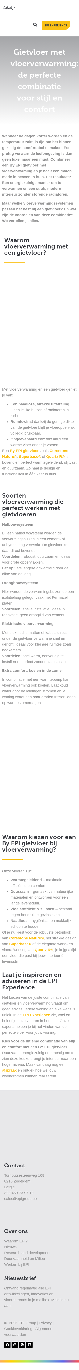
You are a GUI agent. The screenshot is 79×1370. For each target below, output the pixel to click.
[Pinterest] (22, 1345)
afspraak (9, 1070)
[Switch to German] (50, 7)
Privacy (46, 1323)
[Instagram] (15, 1345)
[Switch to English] (42, 7)
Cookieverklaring (18, 1329)
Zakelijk (9, 7)
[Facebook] (7, 1345)
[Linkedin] (29, 1345)
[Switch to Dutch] (34, 7)
